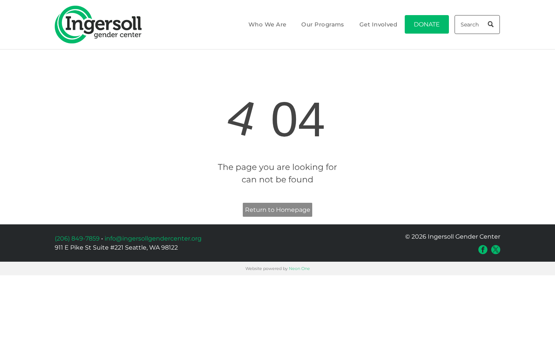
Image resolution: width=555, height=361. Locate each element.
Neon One (299, 268)
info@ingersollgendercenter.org (153, 238)
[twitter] (495, 249)
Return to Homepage (277, 209)
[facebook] (482, 249)
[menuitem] (267, 25)
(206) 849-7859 (77, 238)
